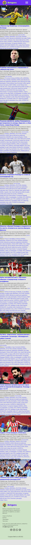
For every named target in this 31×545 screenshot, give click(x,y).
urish (19, 100)
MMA (11, 93)
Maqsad (15, 91)
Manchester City (20, 90)
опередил (3, 204)
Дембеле (7, 150)
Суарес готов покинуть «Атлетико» (13, 433)
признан (14, 414)
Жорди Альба (24, 364)
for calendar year (17, 190)
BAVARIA (18, 38)
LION (27, 40)
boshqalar (3, 83)
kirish (22, 86)
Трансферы (5, 519)
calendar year (4, 190)
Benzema (12, 188)
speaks (26, 98)
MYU (24, 43)
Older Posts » (4, 500)
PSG (17, 45)
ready (20, 45)
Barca (11, 135)
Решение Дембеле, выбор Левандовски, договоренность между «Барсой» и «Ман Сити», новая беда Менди (15, 123)
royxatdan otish (11, 98)
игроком (2, 414)
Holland (9, 40)
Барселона (8, 364)
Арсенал (27, 308)
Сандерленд (17, 312)
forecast (19, 83)
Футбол (4, 517)
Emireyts (23, 297)
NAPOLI (2, 45)
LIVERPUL (10, 41)
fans (15, 83)
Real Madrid (25, 45)
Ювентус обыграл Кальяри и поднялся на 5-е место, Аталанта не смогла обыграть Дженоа (15, 228)
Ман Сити (3, 152)
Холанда (15, 48)
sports (7, 100)
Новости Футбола (7, 516)
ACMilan (6, 36)
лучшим (8, 414)
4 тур (13, 347)
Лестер (23, 310)
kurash (27, 86)
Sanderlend (19, 307)
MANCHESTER (17, 41)
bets (19, 81)
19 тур (6, 238)
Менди (8, 152)
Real (16, 97)
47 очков (7, 78)
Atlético (18, 441)
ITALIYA (2, 86)
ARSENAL (12, 36)
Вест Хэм (2, 310)
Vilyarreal (20, 362)
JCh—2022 (8, 86)
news (6, 95)
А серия (21, 255)
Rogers (28, 97)
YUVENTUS (12, 46)
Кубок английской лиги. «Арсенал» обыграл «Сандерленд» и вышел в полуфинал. (13, 279)
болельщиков (21, 412)
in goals (6, 192)
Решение (14, 152)
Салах (18, 414)
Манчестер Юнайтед (6, 48)
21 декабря (11, 238)
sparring (21, 98)
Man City (8, 142)
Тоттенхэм (24, 312)
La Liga (10, 354)
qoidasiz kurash (10, 97)
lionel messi (3, 41)
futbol (24, 83)
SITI (8, 46)
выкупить (26, 46)
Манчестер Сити (5, 498)
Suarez (8, 456)
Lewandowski (8, 140)
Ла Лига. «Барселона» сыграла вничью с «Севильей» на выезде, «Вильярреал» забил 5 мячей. (15, 336)
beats (7, 188)
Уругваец (17, 458)
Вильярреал (15, 364)
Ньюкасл (13, 498)
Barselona (12, 38)
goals (24, 190)
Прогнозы (5, 521)
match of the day (5, 93)
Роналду (9, 204)
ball (22, 79)
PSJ (4, 97)
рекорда (19, 498)
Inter (14, 40)
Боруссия (19, 46)
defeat (12, 83)
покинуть (7, 458)
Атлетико (26, 456)
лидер (5, 102)
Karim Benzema (20, 40)
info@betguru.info (8, 526)
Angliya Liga (8, 293)
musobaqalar (17, 93)
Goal (1, 85)
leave (26, 446)
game (28, 83)
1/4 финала (12, 291)
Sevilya (26, 360)
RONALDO (3, 46)
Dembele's (3, 138)
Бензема (21, 202)
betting (23, 81)
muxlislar (24, 93)
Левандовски (25, 150)
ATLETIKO (18, 36)
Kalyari (13, 245)
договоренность (15, 150)
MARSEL (20, 43)
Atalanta (8, 240)
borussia (24, 38)
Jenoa (9, 245)
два (25, 496)
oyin (20, 95)
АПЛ (1, 102)
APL (21, 78)
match (25, 91)
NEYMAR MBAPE (10, 45)
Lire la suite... (21, 34)
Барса (2, 150)
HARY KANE (3, 40)
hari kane (6, 85)
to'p (17, 100)
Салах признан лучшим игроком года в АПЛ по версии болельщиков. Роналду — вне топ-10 (15, 387)
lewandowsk (6, 88)
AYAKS (7, 38)
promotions (25, 95)
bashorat (2, 81)
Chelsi (28, 38)
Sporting (2, 100)
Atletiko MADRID (11, 79)
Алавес (2, 364)
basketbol (8, 81)
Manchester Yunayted (10, 43)
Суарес (12, 458)
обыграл (10, 312)
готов (1, 458)
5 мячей (17, 347)
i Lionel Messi (20, 85)
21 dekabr (19, 291)
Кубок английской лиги (13, 310)
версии (27, 412)
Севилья (6, 365)
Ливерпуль (3, 312)
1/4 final (6, 291)
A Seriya (12, 78)
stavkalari (12, 100)
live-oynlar (24, 88)
